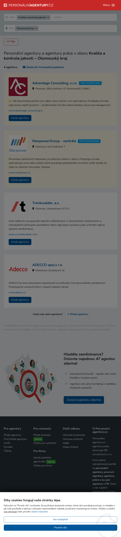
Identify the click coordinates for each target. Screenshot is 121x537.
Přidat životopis (42, 435)
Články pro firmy (42, 465)
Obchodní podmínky (74, 435)
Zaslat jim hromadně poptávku (45, 67)
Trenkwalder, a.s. (46, 203)
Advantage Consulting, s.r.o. (54, 83)
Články (8, 451)
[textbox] (53, 17)
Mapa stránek (70, 447)
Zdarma (38, 439)
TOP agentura (90, 83)
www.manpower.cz (19, 172)
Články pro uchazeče (44, 443)
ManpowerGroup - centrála (54, 141)
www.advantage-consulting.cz (26, 110)
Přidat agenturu (79, 314)
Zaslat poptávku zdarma (84, 400)
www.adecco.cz (17, 292)
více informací (10, 511)
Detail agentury (20, 118)
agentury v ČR (100, 484)
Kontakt (8, 447)
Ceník (7, 443)
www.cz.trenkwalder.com (23, 234)
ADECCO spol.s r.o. (47, 265)
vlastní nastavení (39, 511)
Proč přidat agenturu (15, 439)
